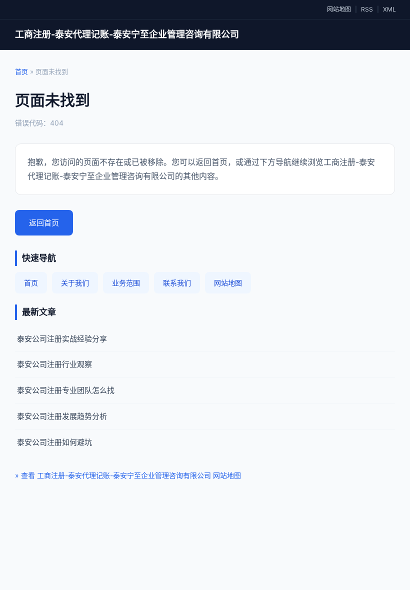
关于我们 (75, 282)
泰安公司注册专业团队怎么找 (65, 390)
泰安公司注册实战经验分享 (62, 339)
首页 (21, 72)
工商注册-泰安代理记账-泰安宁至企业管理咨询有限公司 (127, 34)
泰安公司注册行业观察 (54, 364)
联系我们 (177, 282)
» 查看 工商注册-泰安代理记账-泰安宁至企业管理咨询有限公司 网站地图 (128, 475)
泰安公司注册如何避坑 (54, 442)
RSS (367, 9)
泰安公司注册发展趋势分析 (62, 416)
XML (389, 9)
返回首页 (44, 223)
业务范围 (126, 282)
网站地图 (339, 9)
